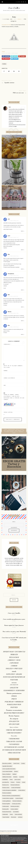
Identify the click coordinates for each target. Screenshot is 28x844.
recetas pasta (5, 806)
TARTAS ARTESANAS (14, 730)
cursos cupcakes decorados (8, 768)
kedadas (15, 777)
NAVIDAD (14, 682)
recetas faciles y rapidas (7, 798)
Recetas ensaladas (6, 793)
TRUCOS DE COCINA (14, 742)
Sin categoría (14, 719)
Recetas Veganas (14, 716)
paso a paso (17, 779)
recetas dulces (21, 790)
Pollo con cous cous (14, 92)
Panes (11, 779)
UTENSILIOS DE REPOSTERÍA (14, 750)
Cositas (4, 64)
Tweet (3, 51)
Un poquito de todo (6, 24)
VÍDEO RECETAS (14, 753)
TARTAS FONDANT (14, 733)
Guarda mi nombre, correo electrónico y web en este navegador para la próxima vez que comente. (14, 397)
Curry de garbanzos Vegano (14, 145)
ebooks (14, 671)
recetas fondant (19, 798)
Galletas (14, 774)
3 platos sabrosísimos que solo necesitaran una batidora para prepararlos (14, 170)
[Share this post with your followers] (9, 71)
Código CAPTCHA (8, 412)
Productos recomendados (14, 710)
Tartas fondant (5, 817)
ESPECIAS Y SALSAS (14, 674)
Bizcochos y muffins (6, 763)
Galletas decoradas (6, 777)
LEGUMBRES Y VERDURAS (14, 691)
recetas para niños (16, 803)
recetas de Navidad (15, 787)
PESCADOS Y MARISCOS (14, 702)
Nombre (5, 370)
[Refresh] (15, 403)
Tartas (11, 814)
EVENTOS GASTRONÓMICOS (14, 677)
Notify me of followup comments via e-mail (13, 366)
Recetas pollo (5, 809)
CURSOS (14, 666)
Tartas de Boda (18, 814)
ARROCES (14, 655)
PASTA (14, 699)
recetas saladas (14, 809)
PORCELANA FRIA (14, 705)
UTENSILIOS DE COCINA (14, 747)
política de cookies (19, 840)
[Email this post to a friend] (18, 71)
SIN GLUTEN (14, 721)
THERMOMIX (14, 739)
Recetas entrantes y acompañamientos (11, 795)
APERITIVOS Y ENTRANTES (14, 652)
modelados (5, 779)
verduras (20, 817)
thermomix (13, 817)
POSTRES (14, 707)
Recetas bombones (15, 785)
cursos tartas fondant (7, 771)
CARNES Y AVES (14, 660)
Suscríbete (14, 527)
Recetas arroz (5, 785)
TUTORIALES (14, 744)
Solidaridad (5, 814)
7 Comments (19, 19)
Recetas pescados (15, 806)
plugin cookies (24, 842)
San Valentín (16, 811)
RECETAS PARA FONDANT (14, 713)
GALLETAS (14, 688)
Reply (22, 231)
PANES (13, 696)
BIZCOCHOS (14, 657)
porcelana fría (5, 782)
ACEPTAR (14, 842)
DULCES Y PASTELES (14, 669)
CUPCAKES (14, 663)
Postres (12, 782)
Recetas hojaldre (6, 803)
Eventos (16, 771)
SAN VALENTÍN (14, 685)
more (21, 565)
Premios (18, 782)
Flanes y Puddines (6, 774)
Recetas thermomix (6, 811)
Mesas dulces (14, 736)
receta (23, 782)
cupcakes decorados (7, 766)
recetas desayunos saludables (9, 790)
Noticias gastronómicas (14, 693)
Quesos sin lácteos (14, 727)
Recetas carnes (5, 787)
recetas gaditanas (6, 801)
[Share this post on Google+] (14, 71)
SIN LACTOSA (14, 724)
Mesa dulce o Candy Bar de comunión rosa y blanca (14, 195)
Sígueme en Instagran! (5, 833)
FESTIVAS (14, 680)
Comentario (7, 344)
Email (14, 521)
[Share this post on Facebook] (4, 71)
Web (5, 385)
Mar (15, 614)
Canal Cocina (16, 763)
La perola (21, 777)
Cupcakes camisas (14, 82)
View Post (14, 149)
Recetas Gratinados (17, 801)
